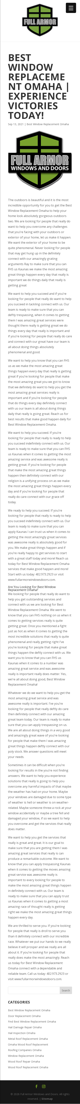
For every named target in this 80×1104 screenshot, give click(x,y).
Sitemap (47, 1098)
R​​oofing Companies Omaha (24, 1050)
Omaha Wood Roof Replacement (28, 1044)
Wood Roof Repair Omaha (24, 1061)
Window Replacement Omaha (26, 1056)
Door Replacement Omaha (24, 1016)
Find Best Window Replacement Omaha (32, 1021)
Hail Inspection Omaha (21, 1033)
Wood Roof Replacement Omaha (28, 1067)
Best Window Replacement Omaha (48, 124)
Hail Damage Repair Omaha (25, 1027)
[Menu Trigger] (71, 8)
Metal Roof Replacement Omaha (28, 1038)
